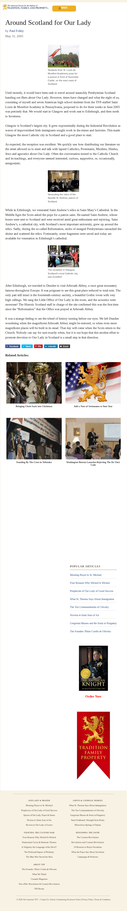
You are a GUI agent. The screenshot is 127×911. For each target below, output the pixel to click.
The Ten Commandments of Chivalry (89, 607)
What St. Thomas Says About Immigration (92, 599)
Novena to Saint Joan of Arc (84, 615)
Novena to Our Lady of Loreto (39, 825)
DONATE (64, 8)
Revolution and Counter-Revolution (87, 842)
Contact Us (44, 899)
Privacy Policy (87, 899)
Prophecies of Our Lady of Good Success (91, 591)
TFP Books (39, 889)
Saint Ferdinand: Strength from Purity (88, 820)
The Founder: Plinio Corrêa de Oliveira (90, 631)
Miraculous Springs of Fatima (88, 825)
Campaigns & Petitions (88, 857)
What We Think (39, 874)
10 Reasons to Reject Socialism (88, 847)
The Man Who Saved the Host (39, 857)
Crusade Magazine (39, 879)
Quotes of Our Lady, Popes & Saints (39, 815)
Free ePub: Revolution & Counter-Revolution (39, 884)
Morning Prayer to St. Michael (86, 575)
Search (52, 899)
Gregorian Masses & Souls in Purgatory (87, 815)
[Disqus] (63, 517)
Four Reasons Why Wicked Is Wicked (90, 583)
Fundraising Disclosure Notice (69, 899)
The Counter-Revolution (88, 837)
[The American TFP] (25, 7)
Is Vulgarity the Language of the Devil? (39, 847)
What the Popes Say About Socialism (87, 852)
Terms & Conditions (102, 899)
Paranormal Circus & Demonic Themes (39, 842)
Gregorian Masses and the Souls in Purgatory (93, 623)
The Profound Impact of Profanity (39, 852)
